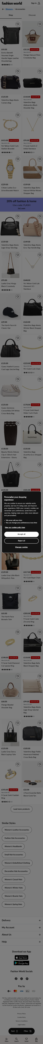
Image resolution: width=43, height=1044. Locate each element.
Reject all (21, 541)
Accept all (21, 534)
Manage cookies (21, 547)
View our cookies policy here (15, 527)
